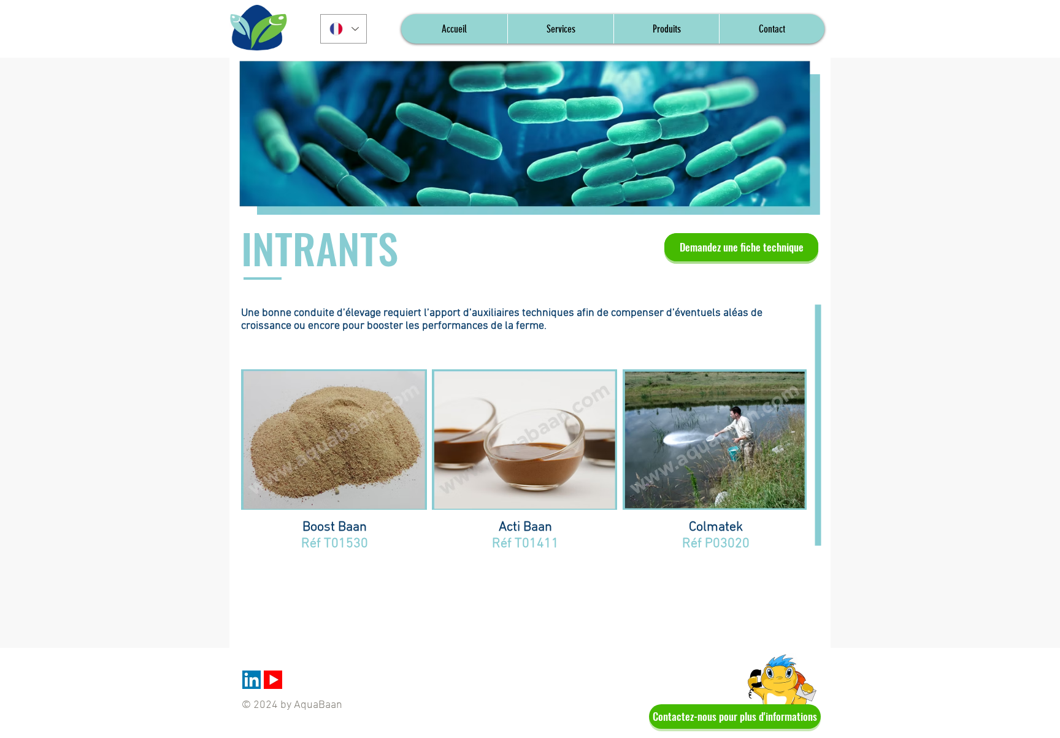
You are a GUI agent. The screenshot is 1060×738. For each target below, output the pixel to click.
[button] (666, 29)
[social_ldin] (251, 680)
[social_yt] (273, 680)
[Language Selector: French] (343, 29)
